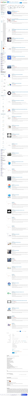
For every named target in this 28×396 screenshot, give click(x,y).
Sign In (5, 0)
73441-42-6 (1, 68)
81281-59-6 (1, 61)
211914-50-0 (2, 70)
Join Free (7, 0)
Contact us (4, 394)
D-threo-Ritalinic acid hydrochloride (2, 65)
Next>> (25, 331)
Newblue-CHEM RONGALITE (15, 11)
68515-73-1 (1, 157)
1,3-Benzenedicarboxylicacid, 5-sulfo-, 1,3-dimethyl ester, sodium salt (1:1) (3, 155)
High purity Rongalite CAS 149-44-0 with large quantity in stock (18, 56)
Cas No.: (10, 334)
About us (1, 394)
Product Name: (10, 335)
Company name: (9, 339)
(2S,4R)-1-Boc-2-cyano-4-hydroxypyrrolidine (3, 54)
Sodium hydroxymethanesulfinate (15, 250)
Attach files (13, 349)
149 (4, 4)
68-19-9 (1, 175)
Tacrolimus (1, 165)
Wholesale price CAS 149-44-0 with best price (16, 116)
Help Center (8, 394)
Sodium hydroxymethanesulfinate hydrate (16, 242)
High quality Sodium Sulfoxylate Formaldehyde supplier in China (18, 47)
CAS (20, 394)
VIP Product (17, 394)
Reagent (2, 9)
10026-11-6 (1, 163)
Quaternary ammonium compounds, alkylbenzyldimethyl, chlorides (3, 169)
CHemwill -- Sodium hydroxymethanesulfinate (16, 83)
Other (24, 6)
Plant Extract (2, 11)
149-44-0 (5, 79)
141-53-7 (1, 166)
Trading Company (18, 6)
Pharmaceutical (3, 4)
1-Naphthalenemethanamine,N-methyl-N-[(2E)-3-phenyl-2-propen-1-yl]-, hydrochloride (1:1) (3, 160)
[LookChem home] (3, 2)
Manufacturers (22, 6)
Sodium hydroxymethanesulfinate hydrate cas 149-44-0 (17, 161)
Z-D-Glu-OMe (2, 67)
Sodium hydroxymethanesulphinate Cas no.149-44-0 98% (18, 100)
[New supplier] (13, 8)
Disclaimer (10, 394)
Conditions (2, 92)
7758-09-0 (1, 153)
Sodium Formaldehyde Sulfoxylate (15, 125)
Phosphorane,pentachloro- (3, 150)
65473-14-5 (1, 159)
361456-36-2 (2, 57)
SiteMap (12, 394)
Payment (2, 394)
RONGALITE (13, 202)
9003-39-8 (1, 170)
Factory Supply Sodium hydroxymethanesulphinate (17, 74)
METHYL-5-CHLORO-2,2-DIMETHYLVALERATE (3, 69)
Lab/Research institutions (14, 6)
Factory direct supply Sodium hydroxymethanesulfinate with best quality (19, 300)
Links (6, 394)
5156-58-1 (1, 59)
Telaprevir (1, 174)
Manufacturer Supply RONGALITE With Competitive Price (18, 38)
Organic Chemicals (2, 7)
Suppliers (19, 394)
